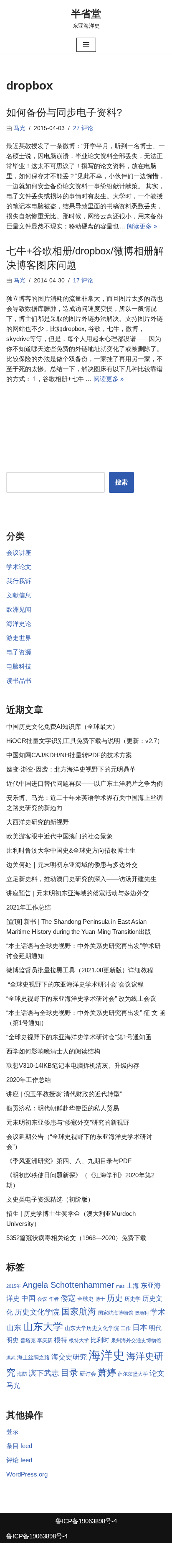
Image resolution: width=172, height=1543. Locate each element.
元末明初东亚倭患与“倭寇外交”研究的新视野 (67, 1122)
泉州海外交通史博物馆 (136, 1340)
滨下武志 (44, 1373)
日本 (139, 1327)
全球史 (85, 1299)
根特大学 (79, 1340)
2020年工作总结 (28, 1079)
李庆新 (44, 1340)
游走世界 (18, 637)
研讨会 (88, 1374)
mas (120, 1286)
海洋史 (107, 1355)
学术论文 (18, 566)
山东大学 (43, 1326)
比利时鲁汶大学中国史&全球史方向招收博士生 (71, 850)
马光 (19, 128)
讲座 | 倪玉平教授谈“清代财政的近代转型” (64, 1093)
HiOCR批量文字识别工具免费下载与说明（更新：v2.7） (84, 740)
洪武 (10, 1357)
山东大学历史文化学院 (92, 1328)
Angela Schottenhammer (68, 1284)
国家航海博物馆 (115, 1313)
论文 (156, 1373)
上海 (132, 1285)
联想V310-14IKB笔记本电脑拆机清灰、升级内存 (72, 1065)
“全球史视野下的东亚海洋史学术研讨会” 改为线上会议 (81, 998)
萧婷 (107, 1372)
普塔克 (27, 1340)
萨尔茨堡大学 (133, 1374)
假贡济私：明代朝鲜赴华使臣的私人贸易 (62, 1108)
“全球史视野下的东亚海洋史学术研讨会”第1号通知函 (79, 1037)
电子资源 (18, 652)
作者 (54, 1299)
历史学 (132, 1299)
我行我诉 (18, 580)
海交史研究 (69, 1357)
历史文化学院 (37, 1312)
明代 (155, 1328)
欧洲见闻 (18, 609)
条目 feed (19, 1445)
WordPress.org (27, 1474)
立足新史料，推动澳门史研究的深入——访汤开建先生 (81, 878)
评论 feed (19, 1460)
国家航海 (78, 1312)
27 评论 (83, 128)
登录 (12, 1431)
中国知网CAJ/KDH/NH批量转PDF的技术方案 (69, 755)
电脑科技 (18, 666)
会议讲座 (18, 552)
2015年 (13, 1286)
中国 (28, 1298)
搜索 (121, 482)
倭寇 (68, 1298)
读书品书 (18, 680)
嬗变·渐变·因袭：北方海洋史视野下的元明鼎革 (71, 769)
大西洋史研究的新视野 (37, 821)
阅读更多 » (142, 226)
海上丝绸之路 (33, 1357)
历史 (115, 1298)
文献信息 (18, 595)
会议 (42, 1299)
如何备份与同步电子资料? (64, 112)
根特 (60, 1339)
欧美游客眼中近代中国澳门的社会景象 (59, 836)
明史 (12, 1340)
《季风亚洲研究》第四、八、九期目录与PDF (69, 1160)
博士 (100, 1299)
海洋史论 (18, 623)
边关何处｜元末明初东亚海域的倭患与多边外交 (72, 864)
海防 (22, 1374)
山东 (13, 1327)
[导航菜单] (86, 45)
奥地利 (142, 1312)
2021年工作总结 (28, 907)
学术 (157, 1311)
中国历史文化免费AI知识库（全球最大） (62, 726)
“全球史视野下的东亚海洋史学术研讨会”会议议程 (75, 984)
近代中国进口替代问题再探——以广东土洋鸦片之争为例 (84, 783)
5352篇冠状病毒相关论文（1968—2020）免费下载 (76, 1237)
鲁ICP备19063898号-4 (86, 1521)
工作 (126, 1328)
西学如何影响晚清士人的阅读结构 (53, 1051)
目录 (69, 1372)
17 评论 (83, 280)
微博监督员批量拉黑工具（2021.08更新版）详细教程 (79, 970)
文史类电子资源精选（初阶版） (50, 1199)
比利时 (100, 1340)
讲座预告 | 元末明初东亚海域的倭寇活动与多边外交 (77, 893)
